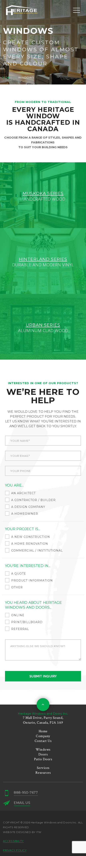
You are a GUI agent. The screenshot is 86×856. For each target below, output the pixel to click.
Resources (43, 772)
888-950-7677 (26, 792)
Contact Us (43, 741)
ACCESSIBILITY (13, 841)
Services (43, 767)
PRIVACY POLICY (15, 850)
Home (43, 731)
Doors (43, 754)
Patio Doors (43, 759)
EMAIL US (22, 803)
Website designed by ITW (22, 832)
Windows (43, 749)
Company (43, 736)
